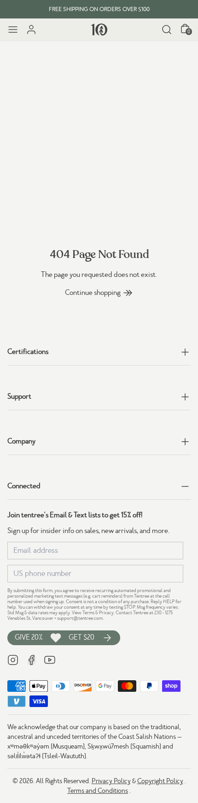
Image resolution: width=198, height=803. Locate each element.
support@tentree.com (80, 618)
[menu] (12, 29)
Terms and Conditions (97, 790)
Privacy (106, 613)
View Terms (83, 613)
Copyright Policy (160, 781)
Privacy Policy (111, 781)
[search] (166, 29)
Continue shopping (93, 292)
